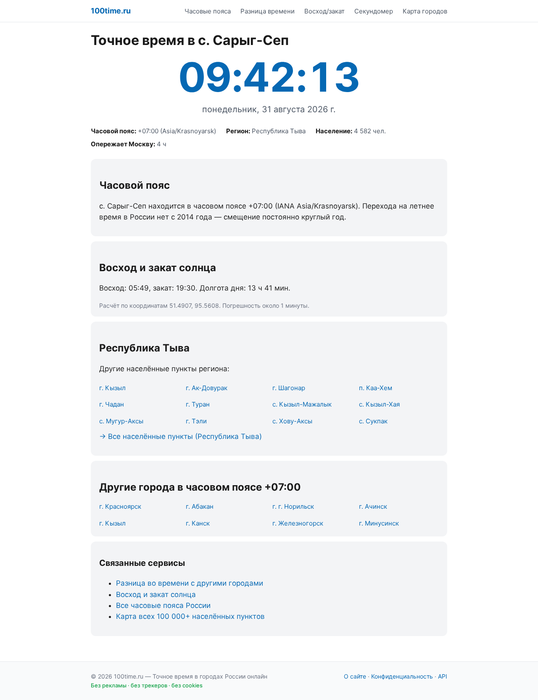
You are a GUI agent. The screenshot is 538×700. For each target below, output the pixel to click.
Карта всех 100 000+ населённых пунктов (190, 616)
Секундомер (373, 11)
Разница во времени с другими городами (189, 583)
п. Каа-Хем (375, 388)
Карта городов (425, 11)
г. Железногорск (297, 523)
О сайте (355, 676)
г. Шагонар (288, 388)
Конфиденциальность (402, 676)
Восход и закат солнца (156, 594)
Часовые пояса (208, 11)
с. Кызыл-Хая (379, 404)
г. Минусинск (379, 523)
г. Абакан (200, 506)
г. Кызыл (112, 388)
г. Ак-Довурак (206, 388)
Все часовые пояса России (163, 605)
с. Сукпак (373, 421)
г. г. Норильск (293, 506)
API (442, 676)
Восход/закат (324, 11)
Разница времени (267, 11)
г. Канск (198, 523)
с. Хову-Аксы (292, 421)
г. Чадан (111, 404)
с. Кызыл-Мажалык (302, 404)
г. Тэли (196, 421)
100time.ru (111, 10)
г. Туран (198, 404)
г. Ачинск (373, 506)
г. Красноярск (120, 506)
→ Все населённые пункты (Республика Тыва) (180, 436)
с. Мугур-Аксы (121, 421)
